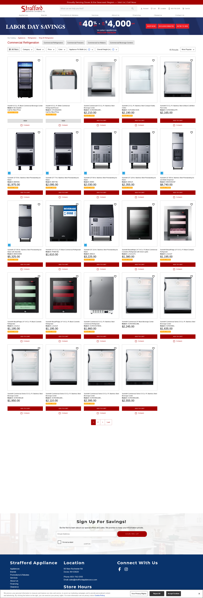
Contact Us (179, 15)
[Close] (199, 593)
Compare (27, 125)
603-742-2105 (76, 577)
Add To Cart (101, 120)
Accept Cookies (173, 593)
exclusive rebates (166, 26)
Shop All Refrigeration (46, 38)
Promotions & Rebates (69, 15)
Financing (137, 15)
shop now (151, 26)
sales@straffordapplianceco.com (83, 579)
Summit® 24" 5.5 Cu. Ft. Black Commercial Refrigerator (63, 250)
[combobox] (27, 49)
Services (95, 15)
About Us (115, 15)
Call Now (131, 2)
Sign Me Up (132, 534)
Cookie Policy (100, 595)
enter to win (182, 26)
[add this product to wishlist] (39, 60)
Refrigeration (32, 38)
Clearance (158, 15)
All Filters (15, 49)
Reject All (156, 593)
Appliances (23, 15)
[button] (141, 8)
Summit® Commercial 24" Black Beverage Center (138, 322)
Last (108, 422)
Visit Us (122, 2)
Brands (44, 15)
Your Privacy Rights (138, 593)
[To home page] (33, 8)
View (25, 121)
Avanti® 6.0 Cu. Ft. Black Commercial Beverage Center (25, 106)
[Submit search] (132, 8)
